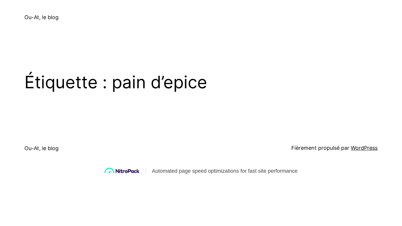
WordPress (364, 148)
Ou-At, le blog (41, 17)
